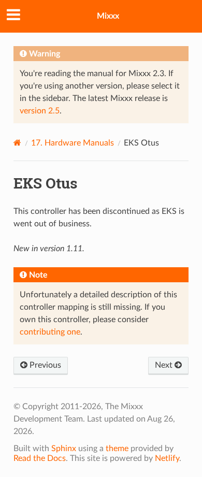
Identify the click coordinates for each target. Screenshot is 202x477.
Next (165, 365)
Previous (44, 365)
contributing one (50, 332)
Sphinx (63, 448)
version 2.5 (40, 111)
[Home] (17, 142)
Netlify (167, 458)
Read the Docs (39, 458)
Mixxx (108, 16)
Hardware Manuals (72, 143)
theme (117, 448)
